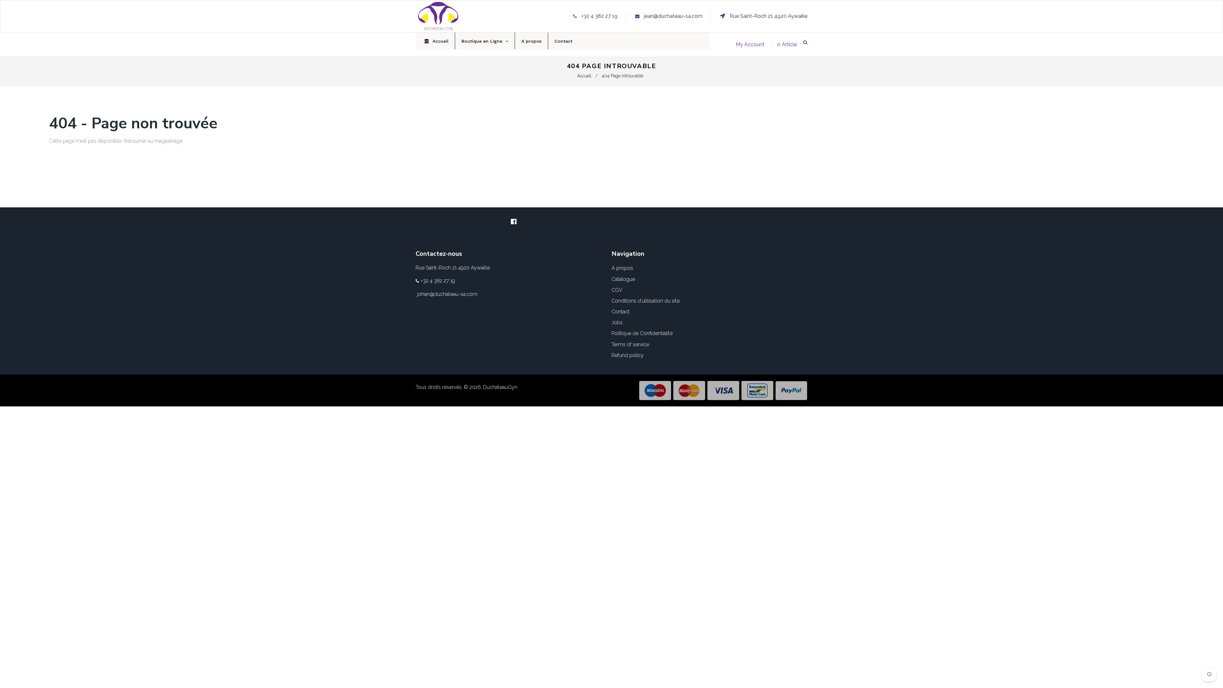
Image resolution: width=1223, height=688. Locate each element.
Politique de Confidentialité (642, 333)
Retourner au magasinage (153, 141)
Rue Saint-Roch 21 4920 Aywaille (767, 16)
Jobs (617, 322)
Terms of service (630, 344)
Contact (621, 312)
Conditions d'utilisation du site (646, 301)
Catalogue (623, 279)
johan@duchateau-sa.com (447, 294)
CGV (617, 290)
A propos (622, 268)
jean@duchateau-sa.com (673, 16)
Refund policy (628, 355)
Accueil (584, 75)
